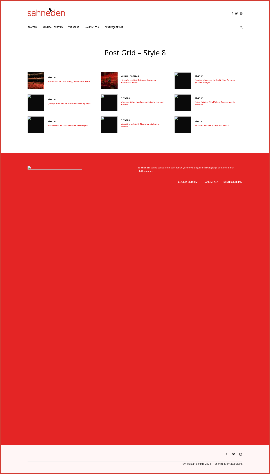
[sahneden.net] (46, 12)
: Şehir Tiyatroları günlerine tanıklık (140, 125)
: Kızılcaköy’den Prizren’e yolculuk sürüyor (215, 81)
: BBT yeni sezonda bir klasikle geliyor (69, 103)
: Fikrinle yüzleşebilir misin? (212, 125)
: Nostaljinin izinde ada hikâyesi (68, 125)
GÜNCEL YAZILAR (130, 76)
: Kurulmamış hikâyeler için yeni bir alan (142, 103)
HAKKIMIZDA (211, 181)
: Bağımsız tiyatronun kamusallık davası (138, 81)
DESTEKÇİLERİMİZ (233, 181)
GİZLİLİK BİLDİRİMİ (188, 181)
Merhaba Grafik (233, 463)
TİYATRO (52, 77)
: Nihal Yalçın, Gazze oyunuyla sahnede (215, 103)
